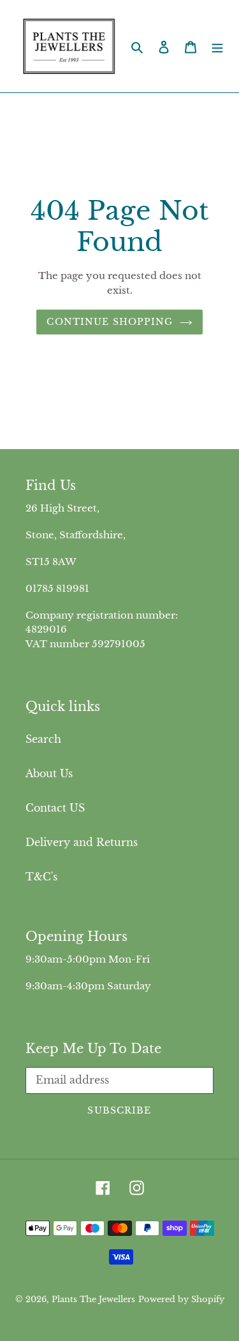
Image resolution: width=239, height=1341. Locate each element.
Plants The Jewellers (93, 1299)
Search (43, 739)
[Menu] (217, 46)
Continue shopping (110, 321)
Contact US (55, 807)
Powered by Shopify (181, 1299)
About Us (49, 773)
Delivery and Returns (81, 842)
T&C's (41, 876)
